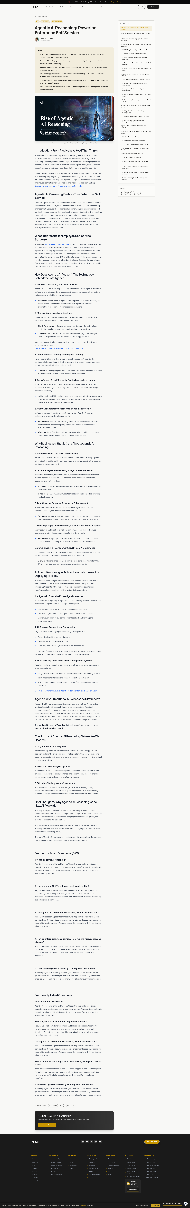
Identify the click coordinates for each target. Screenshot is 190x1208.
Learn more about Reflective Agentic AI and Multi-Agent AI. (59, 348)
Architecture (130, 1162)
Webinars (34, 1168)
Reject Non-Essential (142, 1205)
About (45, 7)
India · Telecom (149, 1168)
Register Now (116, 2)
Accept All (156, 1205)
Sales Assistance (55, 1165)
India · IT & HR (149, 1174)
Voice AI (71, 1159)
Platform (63, 7)
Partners (85, 7)
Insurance (91, 1162)
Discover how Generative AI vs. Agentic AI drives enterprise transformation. (66, 691)
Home (33, 1159)
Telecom (90, 1171)
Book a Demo (153, 7)
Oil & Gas (91, 1165)
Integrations (130, 1165)
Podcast (34, 1171)
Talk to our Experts (46, 1125)
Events (33, 1174)
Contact (101, 7)
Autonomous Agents (132, 1176)
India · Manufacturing (151, 1165)
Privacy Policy (83, 1205)
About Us (34, 1162)
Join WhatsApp (132, 1190)
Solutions (52, 7)
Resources (74, 7)
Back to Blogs (42, 16)
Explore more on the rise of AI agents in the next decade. (58, 186)
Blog (32, 1165)
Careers (93, 7)
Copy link (54, 1105)
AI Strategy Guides (112, 1165)
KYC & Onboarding (55, 1174)
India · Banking (149, 1159)
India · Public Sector (151, 1178)
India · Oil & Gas (149, 1162)
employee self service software (58, 244)
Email (70, 1168)
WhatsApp (72, 1165)
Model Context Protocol (130, 1172)
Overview (110, 1159)
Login (141, 7)
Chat (70, 1162)
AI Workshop (110, 1162)
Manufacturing (92, 1168)
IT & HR (52, 1171)
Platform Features (131, 1168)
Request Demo (152, 1142)
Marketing (53, 1168)
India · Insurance (150, 1171)
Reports (109, 1168)
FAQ (108, 1171)
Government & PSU (94, 1174)
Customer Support (56, 1159)
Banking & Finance (94, 1159)
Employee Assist (55, 1162)
